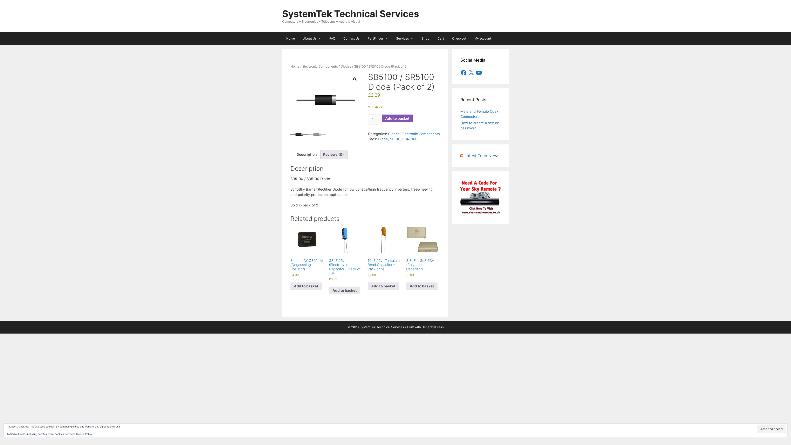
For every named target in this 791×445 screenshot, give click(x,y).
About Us (310, 38)
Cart (441, 38)
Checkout (459, 38)
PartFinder (375, 38)
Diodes (346, 66)
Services (402, 38)
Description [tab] (307, 154)
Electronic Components (320, 66)
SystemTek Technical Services (350, 13)
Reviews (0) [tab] (333, 154)
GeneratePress (433, 327)
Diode (383, 139)
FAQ (332, 38)
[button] (355, 79)
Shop (425, 38)
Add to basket (397, 118)
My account (482, 38)
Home (290, 38)
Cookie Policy (84, 434)
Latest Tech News (482, 155)
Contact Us (351, 38)
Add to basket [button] (306, 286)
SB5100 (396, 139)
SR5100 (411, 139)
